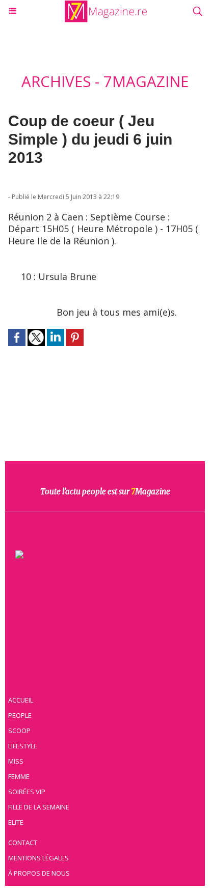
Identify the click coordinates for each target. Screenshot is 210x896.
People (20, 715)
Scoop (19, 730)
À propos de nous (39, 873)
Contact (22, 842)
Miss (15, 761)
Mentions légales (38, 857)
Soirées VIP (26, 791)
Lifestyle (22, 745)
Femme (19, 776)
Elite (15, 822)
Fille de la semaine (38, 806)
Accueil (20, 700)
